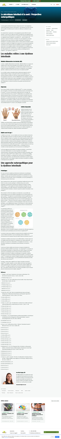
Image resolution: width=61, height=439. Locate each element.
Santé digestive (4, 390)
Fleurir (17, 4)
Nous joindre (23, 433)
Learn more (6, 437)
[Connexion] (54, 4)
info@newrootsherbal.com (35, 433)
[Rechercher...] (51, 4)
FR (58, 4)
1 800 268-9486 (33, 431)
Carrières (22, 431)
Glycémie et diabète (27, 390)
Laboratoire (12, 431)
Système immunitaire (11, 390)
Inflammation (17, 390)
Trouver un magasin (13, 433)
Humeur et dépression (49, 33)
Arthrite (22, 390)
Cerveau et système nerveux (50, 35)
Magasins (34, 4)
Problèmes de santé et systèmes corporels (52, 41)
